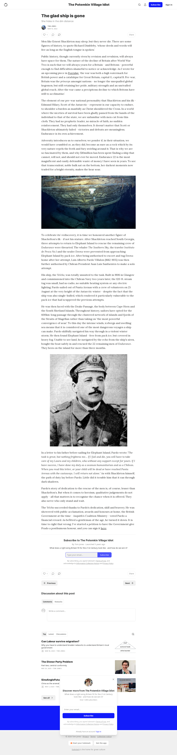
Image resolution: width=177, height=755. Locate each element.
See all (46, 697)
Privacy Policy (108, 724)
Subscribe (155, 4)
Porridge (73, 73)
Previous (51, 583)
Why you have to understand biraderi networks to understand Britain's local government (75, 646)
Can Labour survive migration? (60, 641)
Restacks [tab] (58, 602)
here (103, 528)
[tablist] (52, 601)
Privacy (86, 736)
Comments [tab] (47, 602)
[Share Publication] (145, 4)
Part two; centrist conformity (54, 665)
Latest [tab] (51, 634)
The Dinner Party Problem (57, 661)
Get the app (101, 743)
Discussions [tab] (61, 634)
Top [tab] (44, 634)
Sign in (169, 4)
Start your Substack (82, 743)
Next (127, 583)
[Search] (139, 4)
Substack (76, 749)
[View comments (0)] (53, 34)
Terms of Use (101, 721)
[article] (88, 648)
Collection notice (104, 736)
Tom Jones (52, 26)
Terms (93, 736)
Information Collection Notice (87, 724)
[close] (113, 679)
